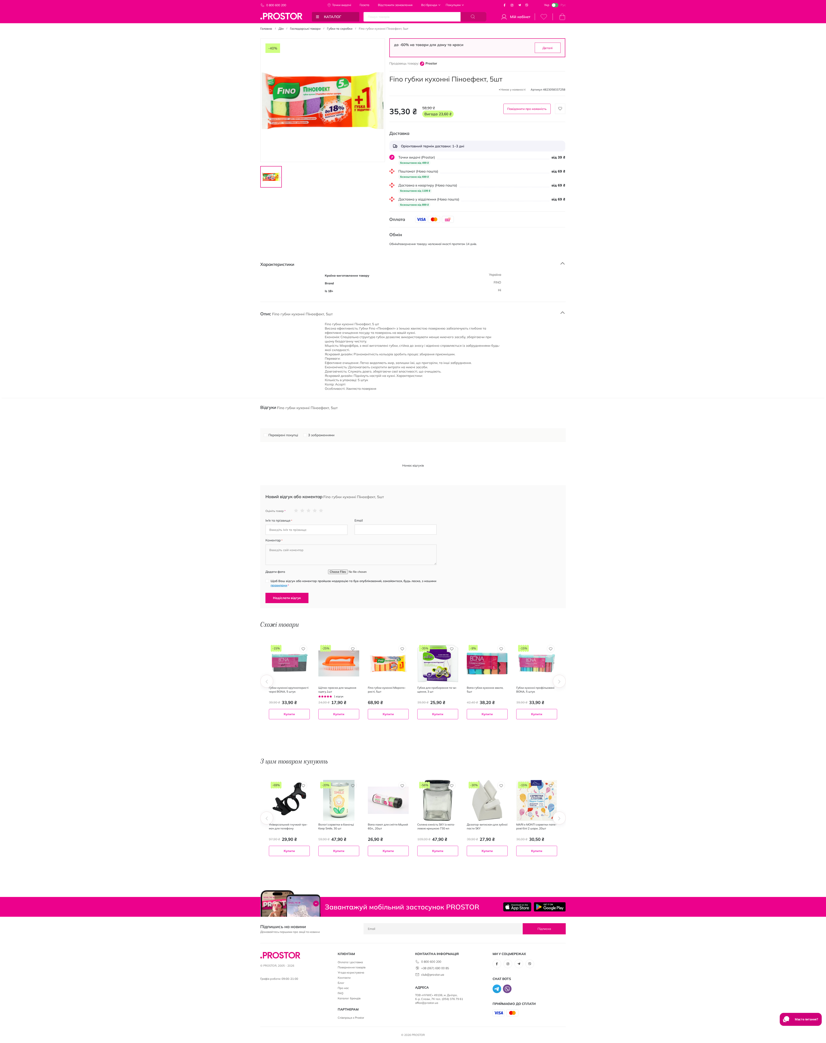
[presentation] (266, 681)
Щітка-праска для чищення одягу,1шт (337, 689)
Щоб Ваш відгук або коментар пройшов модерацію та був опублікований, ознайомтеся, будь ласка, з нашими (353, 583)
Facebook (504, 5)
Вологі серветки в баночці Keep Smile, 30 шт (336, 826)
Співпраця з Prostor (351, 1017)
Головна (266, 29)
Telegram (519, 5)
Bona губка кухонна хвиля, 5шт (485, 689)
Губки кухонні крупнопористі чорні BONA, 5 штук (288, 689)
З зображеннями (321, 435)
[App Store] (517, 907)
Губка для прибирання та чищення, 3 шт (437, 689)
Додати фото (275, 572)
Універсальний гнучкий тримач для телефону (288, 826)
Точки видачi (341, 5)
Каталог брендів (349, 998)
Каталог (332, 16)
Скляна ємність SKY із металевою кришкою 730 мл (436, 826)
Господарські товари (305, 29)
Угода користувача (351, 972)
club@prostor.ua (432, 975)
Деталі (547, 48)
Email (358, 520)
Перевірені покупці (283, 435)
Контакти (344, 977)
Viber (527, 5)
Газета (364, 5)
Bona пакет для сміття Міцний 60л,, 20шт (388, 826)
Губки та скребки (339, 29)
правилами (279, 585)
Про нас (343, 988)
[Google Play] (550, 907)
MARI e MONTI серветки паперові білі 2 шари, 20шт (536, 826)
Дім (281, 29)
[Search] (473, 17)
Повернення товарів (351, 967)
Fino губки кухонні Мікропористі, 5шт (387, 689)
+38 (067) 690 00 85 (435, 968)
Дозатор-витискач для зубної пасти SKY (487, 826)
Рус (563, 5)
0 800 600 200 (276, 5)
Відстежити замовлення (395, 5)
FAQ (340, 993)
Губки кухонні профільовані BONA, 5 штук (535, 689)
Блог (341, 982)
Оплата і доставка (350, 962)
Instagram (512, 5)
